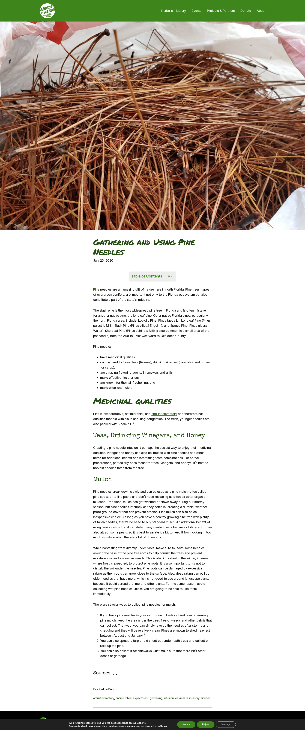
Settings (226, 724)
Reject (205, 724)
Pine (96, 289)
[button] (186, 336)
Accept (186, 724)
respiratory (192, 698)
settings (162, 726)
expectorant (140, 698)
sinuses (205, 698)
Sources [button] (101, 673)
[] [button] (114, 672)
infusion (169, 698)
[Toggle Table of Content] (168, 276)
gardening (156, 698)
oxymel (180, 698)
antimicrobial (123, 698)
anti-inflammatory (164, 414)
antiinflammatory (103, 698)
